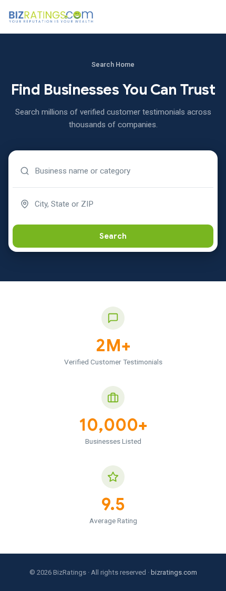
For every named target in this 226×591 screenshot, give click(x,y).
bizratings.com (174, 572)
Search (113, 236)
